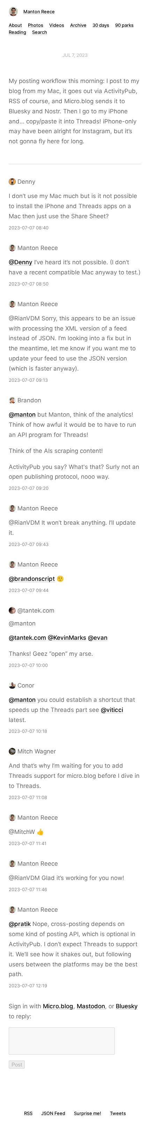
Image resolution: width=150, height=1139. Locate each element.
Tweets (118, 1113)
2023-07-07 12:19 (28, 985)
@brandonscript (32, 578)
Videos (56, 25)
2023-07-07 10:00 (28, 665)
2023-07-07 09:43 (28, 544)
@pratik (20, 923)
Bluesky (127, 1006)
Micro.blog (58, 1006)
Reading (17, 32)
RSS (28, 1113)
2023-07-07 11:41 (27, 843)
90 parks (124, 25)
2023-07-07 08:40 (28, 227)
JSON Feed (53, 1113)
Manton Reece (39, 11)
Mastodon (91, 1006)
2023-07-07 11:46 (28, 889)
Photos (35, 25)
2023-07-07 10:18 (28, 731)
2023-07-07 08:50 (28, 284)
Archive (78, 25)
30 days (100, 25)
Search (39, 32)
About (15, 25)
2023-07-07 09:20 (28, 488)
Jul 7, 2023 (75, 55)
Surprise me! (87, 1113)
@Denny (20, 262)
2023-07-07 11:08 (28, 797)
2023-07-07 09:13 (28, 380)
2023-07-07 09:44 (28, 590)
